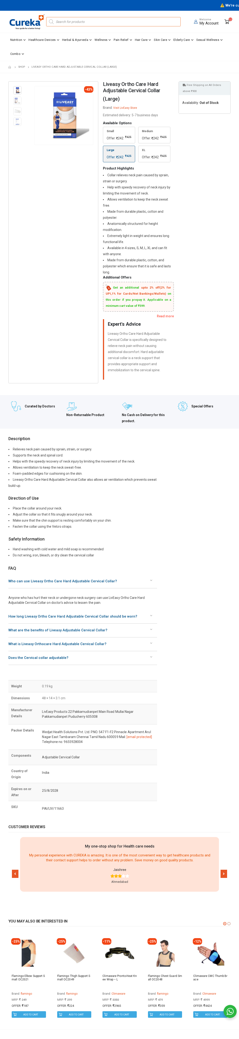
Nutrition (16, 40)
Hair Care (141, 40)
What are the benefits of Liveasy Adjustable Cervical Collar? (57, 630)
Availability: (190, 103)
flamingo (26, 993)
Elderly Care (181, 40)
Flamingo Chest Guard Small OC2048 (119, 977)
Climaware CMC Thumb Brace (165, 977)
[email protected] (139, 737)
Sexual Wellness (207, 40)
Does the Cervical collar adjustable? (38, 658)
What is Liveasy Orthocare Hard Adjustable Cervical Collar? (57, 644)
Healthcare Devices (42, 40)
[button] (15, 874)
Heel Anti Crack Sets (206, 976)
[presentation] (35, 115)
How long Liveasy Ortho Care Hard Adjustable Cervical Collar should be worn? (72, 616)
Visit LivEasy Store (125, 108)
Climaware (73, 993)
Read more (165, 316)
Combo (15, 54)
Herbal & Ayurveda (75, 40)
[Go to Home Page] (10, 67)
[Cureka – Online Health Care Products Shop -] (27, 21)
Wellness (101, 40)
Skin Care (160, 40)
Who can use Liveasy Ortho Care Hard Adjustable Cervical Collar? (62, 581)
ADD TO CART (30, 1014)
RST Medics (210, 993)
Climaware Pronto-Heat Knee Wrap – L (74, 977)
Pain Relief (121, 40)
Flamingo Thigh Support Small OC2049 (28, 977)
